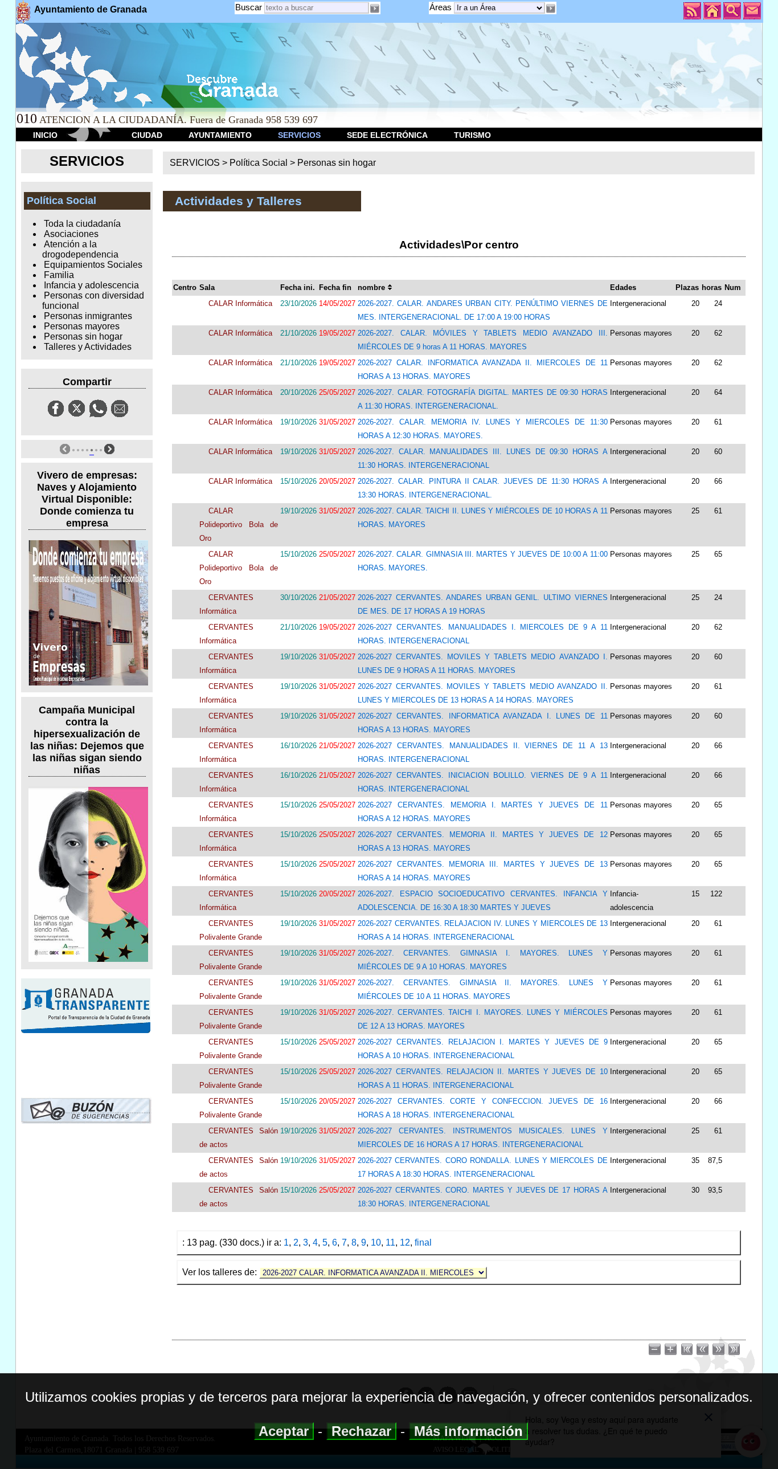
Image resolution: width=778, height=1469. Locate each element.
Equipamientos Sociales (93, 265)
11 (390, 1242)
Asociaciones (71, 234)
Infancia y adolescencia (91, 285)
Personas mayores (82, 326)
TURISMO (472, 135)
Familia (59, 275)
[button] (550, 8)
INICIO (45, 135)
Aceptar (284, 1431)
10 (376, 1242)
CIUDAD (147, 135)
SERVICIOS (299, 135)
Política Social (259, 163)
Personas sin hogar (83, 336)
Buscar (248, 7)
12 (405, 1242)
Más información (468, 1431)
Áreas (441, 7)
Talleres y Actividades (88, 347)
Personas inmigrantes (88, 316)
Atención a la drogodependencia (80, 249)
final (423, 1242)
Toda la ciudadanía (82, 223)
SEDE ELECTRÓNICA (387, 135)
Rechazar (361, 1431)
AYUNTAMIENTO (220, 135)
